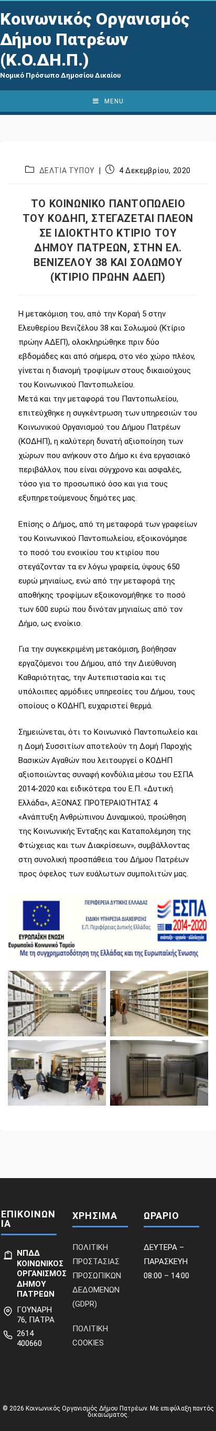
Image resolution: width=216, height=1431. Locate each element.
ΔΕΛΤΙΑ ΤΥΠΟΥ (67, 170)
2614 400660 (29, 1339)
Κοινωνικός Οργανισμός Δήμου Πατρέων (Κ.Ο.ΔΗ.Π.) (95, 39)
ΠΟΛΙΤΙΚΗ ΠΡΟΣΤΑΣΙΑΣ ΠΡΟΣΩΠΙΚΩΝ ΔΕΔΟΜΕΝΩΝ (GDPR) (96, 1276)
